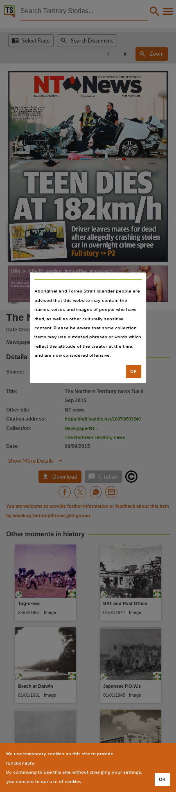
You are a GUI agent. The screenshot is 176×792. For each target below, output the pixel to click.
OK (133, 371)
